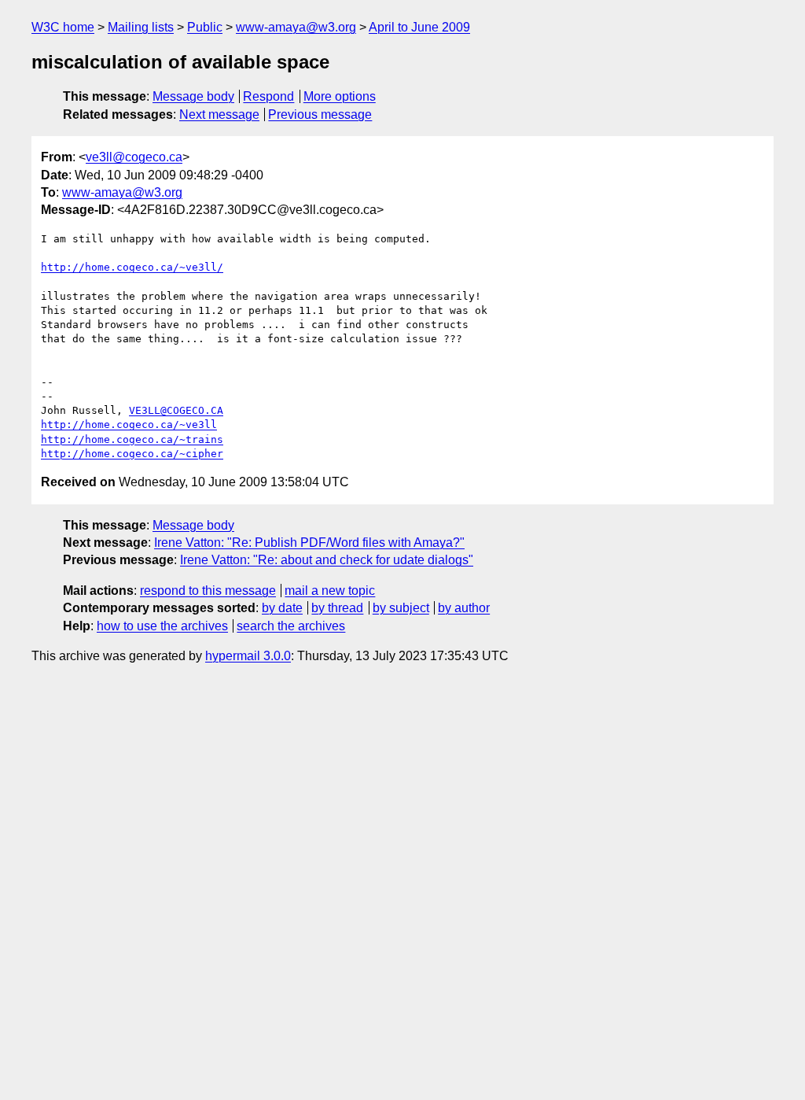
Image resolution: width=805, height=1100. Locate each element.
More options (339, 96)
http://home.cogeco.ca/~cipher (132, 454)
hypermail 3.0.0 (248, 656)
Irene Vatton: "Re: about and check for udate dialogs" (326, 560)
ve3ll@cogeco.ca (134, 157)
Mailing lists (141, 27)
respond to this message (208, 590)
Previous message (320, 114)
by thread (337, 608)
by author (464, 608)
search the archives (291, 626)
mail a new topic (330, 590)
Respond (268, 96)
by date (282, 608)
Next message (219, 114)
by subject (401, 608)
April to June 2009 (419, 27)
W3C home (62, 27)
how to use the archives (162, 626)
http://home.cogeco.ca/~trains (132, 439)
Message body (193, 96)
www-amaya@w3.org (296, 27)
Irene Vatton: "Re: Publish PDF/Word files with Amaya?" (309, 542)
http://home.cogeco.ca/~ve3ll (129, 424)
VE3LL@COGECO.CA (176, 410)
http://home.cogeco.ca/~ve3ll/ (132, 267)
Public (204, 27)
